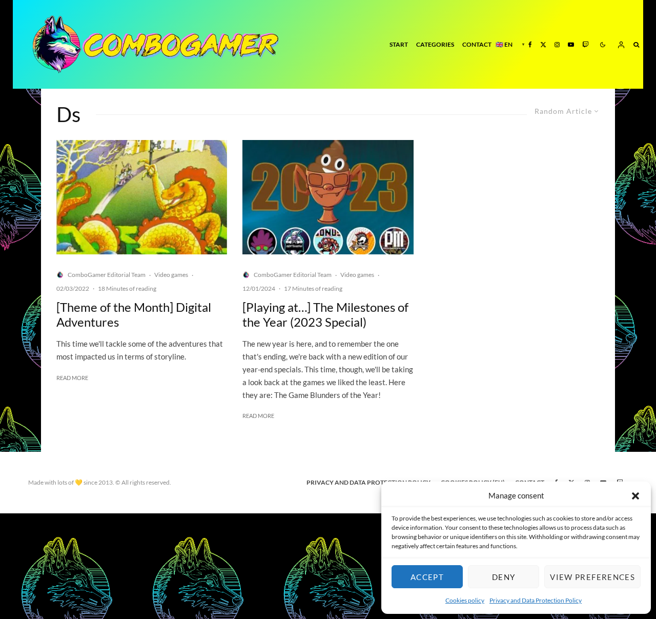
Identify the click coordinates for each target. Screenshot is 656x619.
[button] (635, 496)
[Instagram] (557, 44)
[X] (543, 44)
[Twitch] (585, 44)
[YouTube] (571, 44)
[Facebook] (530, 44)
